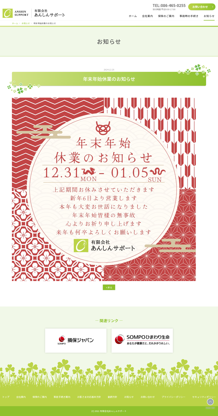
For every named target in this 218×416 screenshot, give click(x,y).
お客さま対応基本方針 (89, 397)
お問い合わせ (200, 6)
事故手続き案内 (62, 397)
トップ (5, 397)
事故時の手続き (189, 16)
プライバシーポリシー (173, 397)
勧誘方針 (112, 397)
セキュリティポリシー (204, 397)
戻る (109, 287)
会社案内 (147, 16)
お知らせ (209, 16)
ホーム (133, 16)
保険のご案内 (166, 16)
